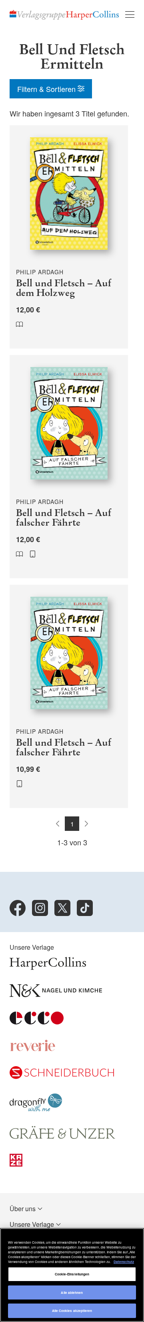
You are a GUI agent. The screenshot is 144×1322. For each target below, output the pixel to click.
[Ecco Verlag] (37, 1021)
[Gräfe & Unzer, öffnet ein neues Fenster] (62, 1136)
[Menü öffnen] (129, 14)
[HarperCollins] (48, 967)
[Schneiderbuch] (62, 1076)
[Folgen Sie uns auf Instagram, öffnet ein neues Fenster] (40, 908)
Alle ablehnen (72, 1292)
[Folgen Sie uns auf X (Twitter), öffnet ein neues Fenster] (62, 908)
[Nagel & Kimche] (56, 994)
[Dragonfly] (36, 1109)
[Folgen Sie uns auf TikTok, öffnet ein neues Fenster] (85, 908)
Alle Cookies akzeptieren (72, 1310)
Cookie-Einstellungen (72, 1274)
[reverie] (33, 1049)
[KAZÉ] (16, 1164)
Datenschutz (124, 1261)
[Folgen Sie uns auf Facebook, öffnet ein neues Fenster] (18, 908)
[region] (72, 1275)
